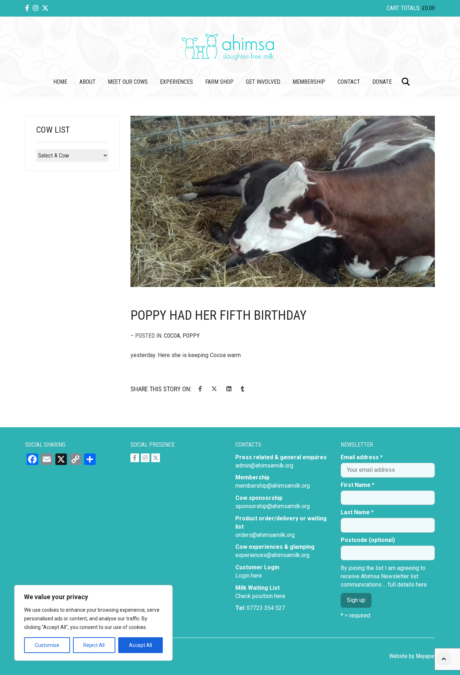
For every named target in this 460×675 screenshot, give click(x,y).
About (87, 81)
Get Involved (263, 81)
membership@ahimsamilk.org (272, 485)
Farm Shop (219, 81)
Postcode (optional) (368, 540)
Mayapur (425, 656)
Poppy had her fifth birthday (218, 315)
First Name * (357, 485)
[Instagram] (35, 8)
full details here (407, 584)
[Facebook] (27, 8)
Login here (248, 575)
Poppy (191, 335)
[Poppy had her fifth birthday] (282, 201)
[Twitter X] (45, 8)
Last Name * (357, 512)
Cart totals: (411, 8)
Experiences (176, 81)
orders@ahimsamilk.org (265, 535)
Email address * (362, 457)
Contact (348, 81)
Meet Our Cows (128, 81)
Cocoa (172, 335)
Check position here (260, 596)
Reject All (94, 645)
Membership (309, 81)
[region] (93, 623)
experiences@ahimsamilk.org (272, 555)
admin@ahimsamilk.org (264, 465)
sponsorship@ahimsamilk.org (272, 506)
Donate (382, 81)
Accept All (140, 645)
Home (60, 81)
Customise (47, 645)
